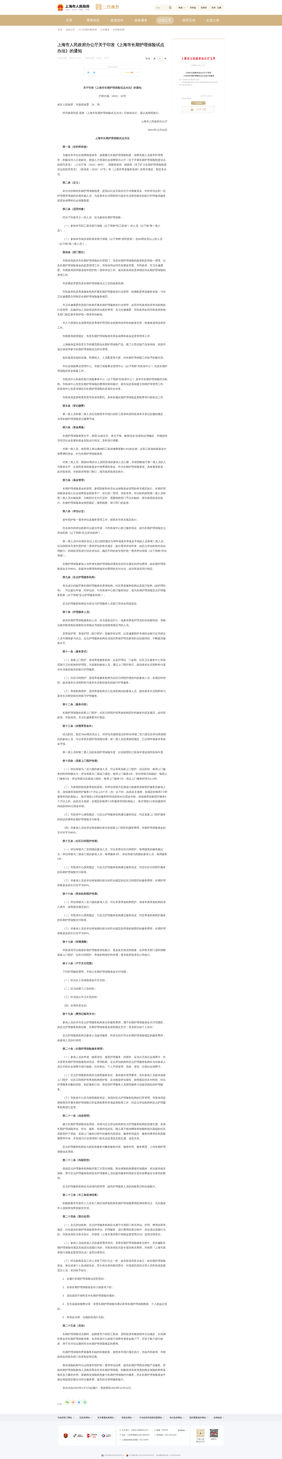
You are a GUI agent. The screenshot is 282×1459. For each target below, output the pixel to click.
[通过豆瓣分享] (85, 1402)
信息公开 (164, 20)
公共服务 (105, 29)
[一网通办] (75, 7)
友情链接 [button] (218, 1417)
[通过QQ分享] (79, 1402)
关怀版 (193, 7)
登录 (214, 7)
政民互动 (188, 20)
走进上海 (212, 20)
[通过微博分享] (73, 1402)
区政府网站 (85, 1417)
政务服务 (141, 20)
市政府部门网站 (65, 1417)
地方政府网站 (176, 1417)
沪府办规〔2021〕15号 (97, 58)
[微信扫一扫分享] (67, 1402)
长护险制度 (119, 29)
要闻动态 (93, 20)
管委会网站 (126, 1417)
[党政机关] (65, 1435)
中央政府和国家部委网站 (150, 1417)
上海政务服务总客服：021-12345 (135, 1440)
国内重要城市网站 (197, 1417)
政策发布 (117, 20)
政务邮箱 (181, 1430)
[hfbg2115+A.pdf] (198, 76)
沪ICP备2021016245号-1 (114, 1455)
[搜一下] (170, 8)
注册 (219, 7)
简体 (180, 7)
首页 (69, 20)
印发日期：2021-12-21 (70, 58)
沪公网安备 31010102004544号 (141, 1455)
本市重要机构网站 (105, 1417)
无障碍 (204, 7)
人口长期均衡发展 (87, 29)
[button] (66, 1417)
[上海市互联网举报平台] (92, 1435)
